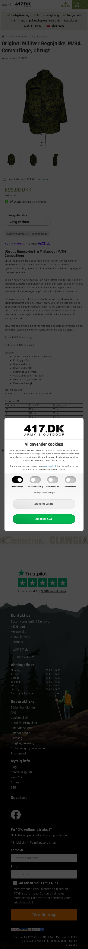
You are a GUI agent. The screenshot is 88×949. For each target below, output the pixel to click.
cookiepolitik (50, 466)
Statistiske (70, 486)
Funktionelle (52, 486)
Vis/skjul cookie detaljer (44, 492)
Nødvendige (17, 486)
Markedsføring (35, 486)
